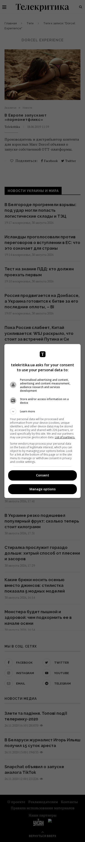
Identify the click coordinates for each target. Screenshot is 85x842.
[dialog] (42, 421)
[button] (42, 411)
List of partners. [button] (65, 437)
